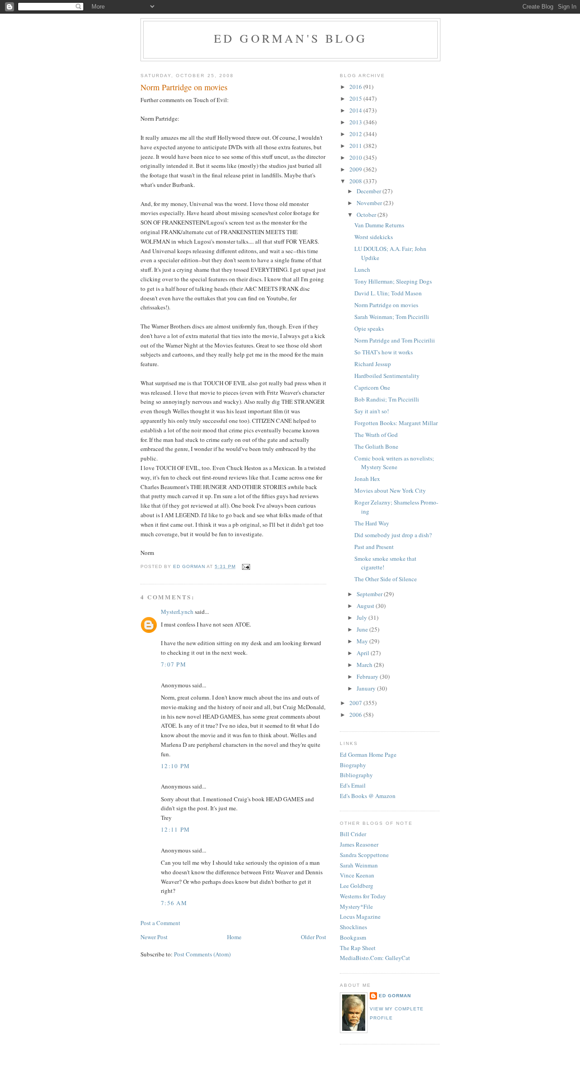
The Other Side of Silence (385, 579)
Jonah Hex (367, 479)
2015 (356, 98)
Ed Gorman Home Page (368, 754)
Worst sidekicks (373, 237)
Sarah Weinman (359, 865)
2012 (356, 134)
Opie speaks (369, 328)
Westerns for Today (363, 896)
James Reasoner (359, 844)
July (362, 617)
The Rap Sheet (358, 948)
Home (234, 937)
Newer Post (154, 937)
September (370, 594)
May (363, 641)
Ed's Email (353, 785)
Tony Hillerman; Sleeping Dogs (393, 281)
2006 (356, 714)
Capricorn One (372, 387)
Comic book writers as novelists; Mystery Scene (394, 462)
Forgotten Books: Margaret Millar (396, 423)
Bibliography (356, 775)
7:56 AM (174, 903)
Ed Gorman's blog (290, 38)
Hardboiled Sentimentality (387, 376)
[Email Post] (245, 566)
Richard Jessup (372, 364)
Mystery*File (356, 906)
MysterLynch (177, 612)
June (363, 629)
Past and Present (374, 547)
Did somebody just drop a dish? (393, 535)
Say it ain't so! (371, 411)
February (368, 676)
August (366, 606)
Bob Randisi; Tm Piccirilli (386, 399)
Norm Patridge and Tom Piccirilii (394, 340)
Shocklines (353, 927)
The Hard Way (371, 523)
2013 (356, 122)
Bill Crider (353, 834)
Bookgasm (353, 937)
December (369, 191)
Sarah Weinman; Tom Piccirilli (391, 317)
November (370, 203)
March (365, 665)
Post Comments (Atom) (202, 954)
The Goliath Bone (376, 446)
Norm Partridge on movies (386, 305)
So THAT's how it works (383, 352)
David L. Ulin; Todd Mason (388, 293)
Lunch (362, 269)
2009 (356, 169)
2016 (356, 87)
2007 (356, 703)
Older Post (313, 937)
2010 (356, 157)
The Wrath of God (376, 435)
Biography (353, 765)
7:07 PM (173, 664)
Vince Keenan (357, 875)
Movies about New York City (390, 490)
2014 (356, 110)
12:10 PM (175, 766)
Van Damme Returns (379, 225)
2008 (356, 181)
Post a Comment (160, 923)
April (364, 653)
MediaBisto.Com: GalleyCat (375, 958)
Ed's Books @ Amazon (368, 796)
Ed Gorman (395, 995)
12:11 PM (175, 829)
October (367, 215)
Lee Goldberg (356, 886)
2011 (356, 146)
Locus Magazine (360, 916)
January (367, 688)
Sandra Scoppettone (364, 855)
